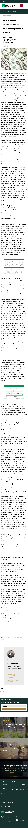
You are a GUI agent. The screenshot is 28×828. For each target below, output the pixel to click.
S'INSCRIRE (14, 708)
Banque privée (5, 1)
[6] (8, 504)
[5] (19, 439)
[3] (18, 301)
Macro (2, 691)
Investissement (7, 15)
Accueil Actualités (11, 11)
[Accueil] (7, 8)
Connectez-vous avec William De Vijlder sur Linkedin (13, 675)
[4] (7, 348)
